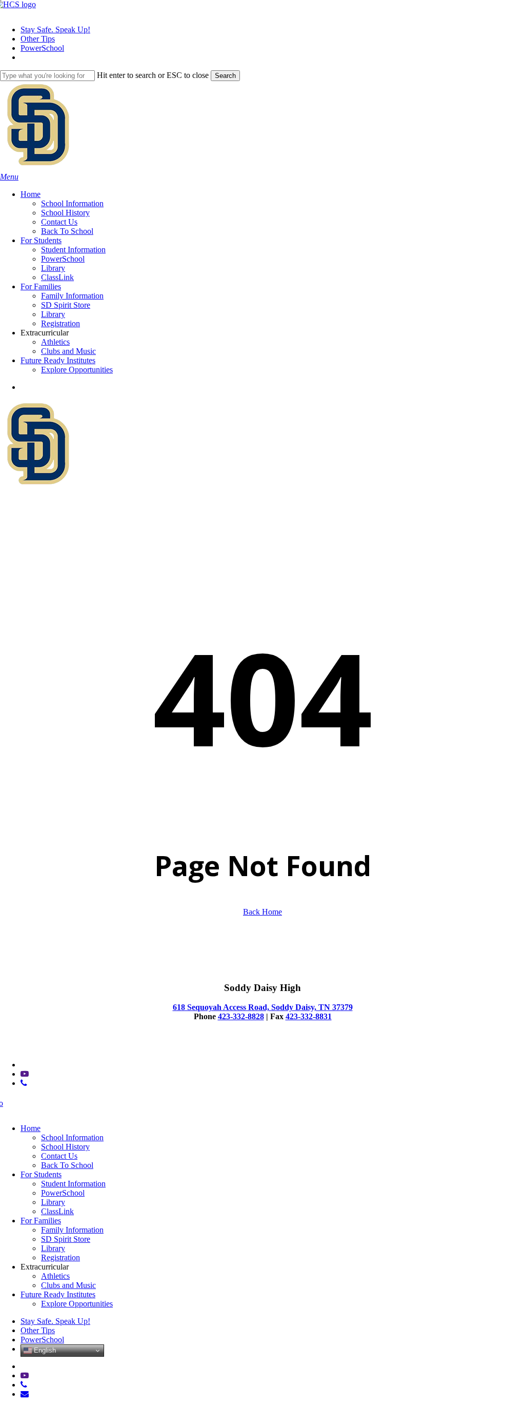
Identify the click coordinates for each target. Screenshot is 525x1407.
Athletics (55, 1276)
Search (225, 76)
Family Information (72, 1229)
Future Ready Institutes (58, 1294)
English (44, 1350)
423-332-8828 (241, 1016)
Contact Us (59, 1156)
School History (65, 1146)
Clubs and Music (68, 1285)
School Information (72, 1137)
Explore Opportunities (77, 1303)
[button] (9, 176)
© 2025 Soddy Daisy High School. (57, 1047)
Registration (60, 1257)
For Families (41, 1220)
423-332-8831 (309, 1016)
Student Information (73, 1183)
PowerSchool (63, 1192)
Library (53, 1202)
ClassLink (57, 1211)
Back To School (67, 1165)
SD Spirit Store (65, 1239)
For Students (41, 1174)
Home (31, 1128)
